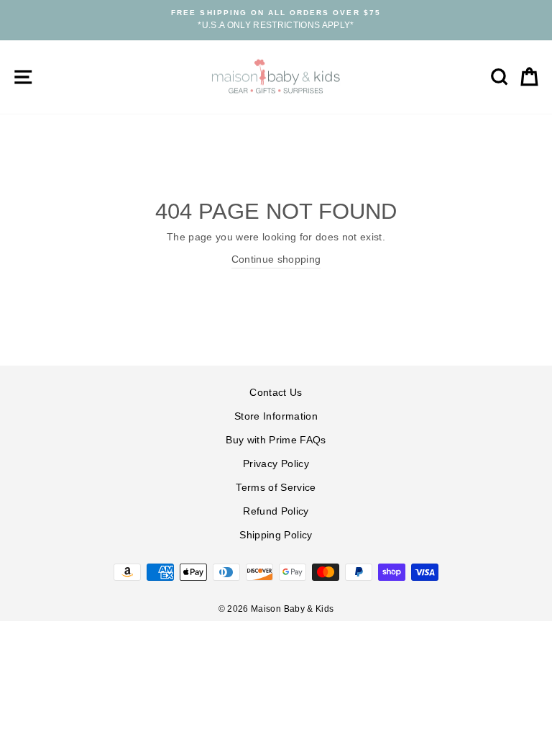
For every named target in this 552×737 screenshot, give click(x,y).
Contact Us (275, 392)
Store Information (276, 416)
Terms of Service (276, 487)
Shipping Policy (275, 535)
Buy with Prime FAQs (276, 440)
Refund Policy (275, 511)
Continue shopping (276, 259)
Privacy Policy (276, 463)
